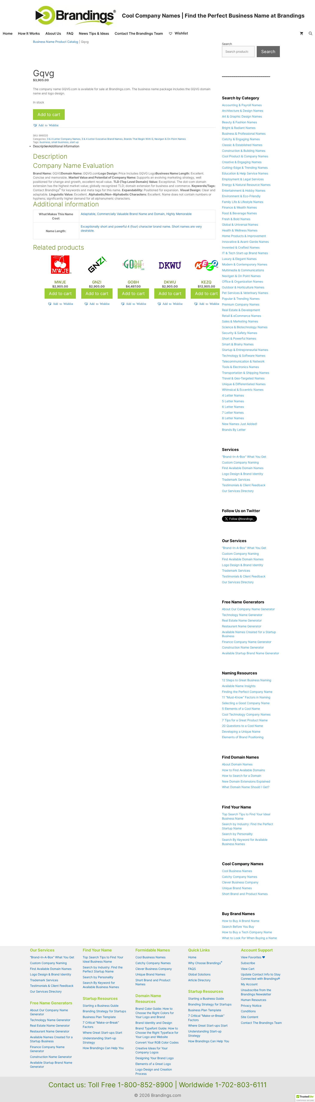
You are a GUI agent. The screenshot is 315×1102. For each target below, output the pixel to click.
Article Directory (199, 980)
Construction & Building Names (243, 150)
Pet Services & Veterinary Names (245, 293)
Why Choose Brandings (205, 963)
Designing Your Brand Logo (154, 1058)
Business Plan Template (99, 1017)
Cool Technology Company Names (246, 714)
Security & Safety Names (239, 333)
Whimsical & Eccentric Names (242, 389)
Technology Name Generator (242, 615)
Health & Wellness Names (239, 230)
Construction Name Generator (243, 647)
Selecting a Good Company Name (246, 703)
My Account (249, 984)
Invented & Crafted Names (241, 247)
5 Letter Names (233, 401)
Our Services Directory (238, 491)
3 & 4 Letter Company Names (63, 138)
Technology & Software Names (243, 355)
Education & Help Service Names (245, 173)
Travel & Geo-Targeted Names (243, 378)
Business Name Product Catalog (55, 41)
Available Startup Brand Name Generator (250, 653)
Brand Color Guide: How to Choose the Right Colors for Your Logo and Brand (154, 1013)
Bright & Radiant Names (238, 128)
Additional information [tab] (64, 146)
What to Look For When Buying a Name (249, 938)
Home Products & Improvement (244, 236)
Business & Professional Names (244, 133)
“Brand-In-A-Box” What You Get (244, 456)
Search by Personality (237, 834)
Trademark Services (236, 479)
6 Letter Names (233, 407)
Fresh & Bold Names (236, 219)
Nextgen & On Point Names (170, 138)
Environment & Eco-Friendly (241, 196)
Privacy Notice (251, 1005)
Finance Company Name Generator (246, 642)
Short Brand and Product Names (245, 894)
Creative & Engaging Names (241, 162)
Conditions (248, 1011)
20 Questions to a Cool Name (242, 726)
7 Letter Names (233, 412)
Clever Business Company (240, 882)
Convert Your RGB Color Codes (156, 1042)
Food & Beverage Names (239, 213)
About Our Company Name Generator (248, 609)
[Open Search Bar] (310, 33)
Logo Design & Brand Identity (242, 474)
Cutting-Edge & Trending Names (245, 167)
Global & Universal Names (240, 224)
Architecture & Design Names (242, 110)
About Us (53, 33)
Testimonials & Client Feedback (244, 485)
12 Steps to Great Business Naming (246, 680)
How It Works (29, 33)
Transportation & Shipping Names (245, 372)
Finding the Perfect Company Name (247, 691)
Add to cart (49, 114)
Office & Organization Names (242, 281)
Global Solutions (199, 974)
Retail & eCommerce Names (241, 316)
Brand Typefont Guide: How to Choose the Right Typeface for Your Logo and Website (156, 1032)
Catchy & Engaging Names (241, 139)
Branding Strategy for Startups (104, 1011)
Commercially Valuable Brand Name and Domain (131, 214)
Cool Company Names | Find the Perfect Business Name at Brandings (213, 15)
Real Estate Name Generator (242, 620)
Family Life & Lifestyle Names (242, 202)
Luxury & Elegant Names (239, 259)
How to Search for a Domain (241, 775)
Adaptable (88, 214)
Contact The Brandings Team (139, 33)
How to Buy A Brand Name (240, 921)
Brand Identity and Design (153, 1022)
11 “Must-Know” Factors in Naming (246, 697)
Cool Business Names (237, 871)
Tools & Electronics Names (240, 367)
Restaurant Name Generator (241, 626)
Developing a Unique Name (241, 731)
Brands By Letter (234, 429)
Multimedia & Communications (243, 270)
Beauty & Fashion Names (239, 122)
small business (60, 142)
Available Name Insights (238, 686)
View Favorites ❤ (253, 957)
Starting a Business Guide (100, 1005)
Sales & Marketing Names (240, 321)
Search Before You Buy (238, 926)
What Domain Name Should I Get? (245, 787)
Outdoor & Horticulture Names (243, 287)
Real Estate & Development (241, 310)
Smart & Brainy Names (238, 344)
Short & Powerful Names (239, 338)
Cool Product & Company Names (245, 156)
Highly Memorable (179, 214)
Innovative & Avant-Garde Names (245, 241)
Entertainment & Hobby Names (243, 190)
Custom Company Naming (240, 462)
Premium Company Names (240, 304)
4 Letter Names (233, 395)
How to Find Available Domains (243, 770)
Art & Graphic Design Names (242, 116)
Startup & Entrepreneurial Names (245, 350)
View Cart (247, 969)
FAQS (192, 969)
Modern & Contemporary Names (244, 264)
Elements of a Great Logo (153, 1064)
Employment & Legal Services (243, 179)
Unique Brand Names (237, 888)
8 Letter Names (233, 418)
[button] (45, 125)
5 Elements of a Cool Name (241, 708)
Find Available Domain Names (242, 468)
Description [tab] (41, 146)
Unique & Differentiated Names (244, 384)
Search (227, 44)
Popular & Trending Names (241, 298)
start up (74, 142)
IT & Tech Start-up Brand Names (245, 253)
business (45, 142)
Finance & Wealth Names (239, 207)
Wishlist (181, 33)
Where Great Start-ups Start (102, 1032)
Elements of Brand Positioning (243, 737)
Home (7, 33)
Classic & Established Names (242, 145)
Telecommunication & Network (243, 361)
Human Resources (253, 1000)
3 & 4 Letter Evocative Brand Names (102, 138)
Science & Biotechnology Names (244, 327)
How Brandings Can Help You (103, 1048)
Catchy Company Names (239, 876)
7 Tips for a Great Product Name (245, 720)
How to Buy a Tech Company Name (247, 932)
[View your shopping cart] (301, 33)
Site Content (249, 1017)
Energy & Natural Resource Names (246, 184)
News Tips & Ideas (94, 33)
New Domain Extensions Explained (246, 781)
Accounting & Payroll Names (242, 105)
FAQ (70, 33)
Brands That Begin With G (138, 138)
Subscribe (248, 963)
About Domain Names (237, 764)
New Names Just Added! (239, 424)
